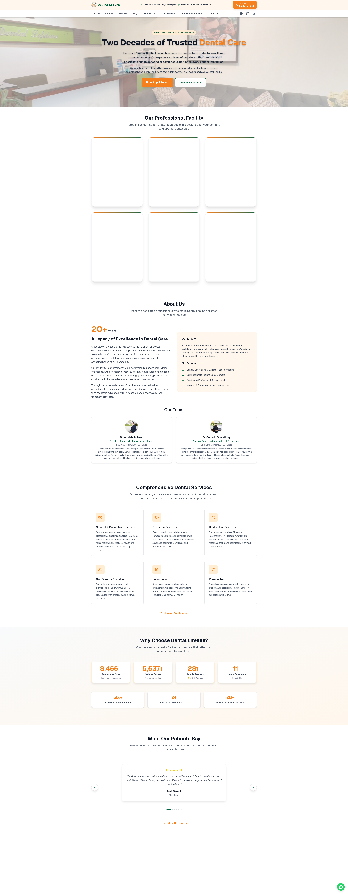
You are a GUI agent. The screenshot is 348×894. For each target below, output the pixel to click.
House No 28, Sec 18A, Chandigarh (160, 5)
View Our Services (190, 82)
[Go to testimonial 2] (169, 809)
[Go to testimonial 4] (176, 809)
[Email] (254, 13)
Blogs (136, 13)
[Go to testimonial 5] (178, 809)
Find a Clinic (150, 13)
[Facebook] (241, 13)
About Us (109, 13)
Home (97, 13)
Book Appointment (157, 82)
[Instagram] (247, 13)
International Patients (192, 13)
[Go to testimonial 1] (166, 809)
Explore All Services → (174, 613)
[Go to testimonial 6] (181, 809)
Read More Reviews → (174, 823)
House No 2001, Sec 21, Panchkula (196, 5)
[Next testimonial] (253, 787)
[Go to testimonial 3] (173, 809)
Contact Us (213, 13)
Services (123, 13)
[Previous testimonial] (94, 787)
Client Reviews (168, 13)
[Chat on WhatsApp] (341, 887)
